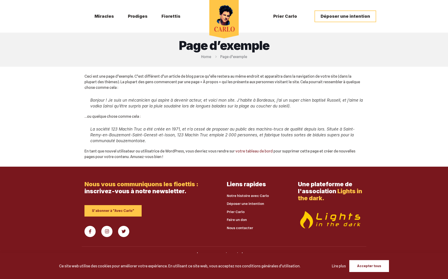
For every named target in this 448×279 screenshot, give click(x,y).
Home (206, 57)
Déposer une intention (245, 204)
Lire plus (339, 266)
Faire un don (237, 220)
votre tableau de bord (254, 151)
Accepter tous (369, 266)
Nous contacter (240, 228)
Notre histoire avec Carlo (248, 196)
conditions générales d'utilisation (271, 266)
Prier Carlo (236, 212)
